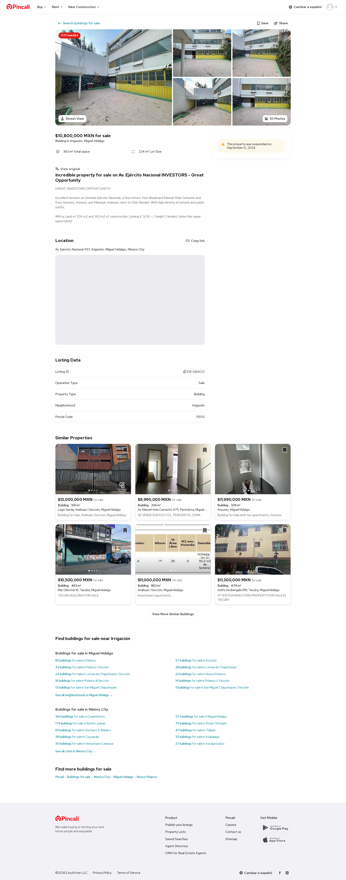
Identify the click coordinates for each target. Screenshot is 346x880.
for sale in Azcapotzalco (199, 744)
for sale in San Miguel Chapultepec (86, 688)
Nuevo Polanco (147, 777)
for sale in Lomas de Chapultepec (206, 667)
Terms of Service (128, 873)
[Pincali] (67, 818)
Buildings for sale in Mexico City (81, 709)
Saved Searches (176, 839)
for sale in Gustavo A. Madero (83, 730)
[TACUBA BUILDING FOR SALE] (93, 549)
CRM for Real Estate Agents (185, 853)
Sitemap (231, 839)
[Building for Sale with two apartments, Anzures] (253, 469)
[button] (333, 7)
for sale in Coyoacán (77, 737)
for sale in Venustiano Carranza (84, 744)
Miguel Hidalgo (123, 777)
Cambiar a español (308, 7)
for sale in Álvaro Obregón (201, 723)
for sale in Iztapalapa (197, 737)
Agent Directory (176, 846)
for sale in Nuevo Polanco (200, 674)
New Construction (82, 7)
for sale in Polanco (75, 660)
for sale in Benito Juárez (80, 723)
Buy (40, 7)
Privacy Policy (102, 873)
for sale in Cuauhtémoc (80, 717)
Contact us (233, 832)
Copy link (198, 241)
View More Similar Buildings (173, 614)
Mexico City (102, 777)
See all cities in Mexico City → (75, 751)
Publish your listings (179, 825)
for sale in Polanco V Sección (202, 681)
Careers (230, 825)
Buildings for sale (79, 777)
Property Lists (175, 832)
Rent (55, 7)
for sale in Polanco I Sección (82, 667)
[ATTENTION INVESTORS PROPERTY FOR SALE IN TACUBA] (253, 549)
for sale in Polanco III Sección (82, 681)
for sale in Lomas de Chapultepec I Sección (92, 674)
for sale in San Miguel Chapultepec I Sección (212, 688)
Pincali (59, 777)
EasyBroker (73, 873)
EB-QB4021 (195, 372)
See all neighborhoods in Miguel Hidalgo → (84, 695)
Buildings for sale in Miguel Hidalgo (84, 653)
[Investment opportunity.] (173, 549)
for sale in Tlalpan (195, 730)
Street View (75, 118)
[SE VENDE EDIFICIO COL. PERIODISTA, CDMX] (173, 469)
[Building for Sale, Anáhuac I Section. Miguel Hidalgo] (93, 469)
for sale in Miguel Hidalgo (201, 717)
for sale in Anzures (196, 660)
